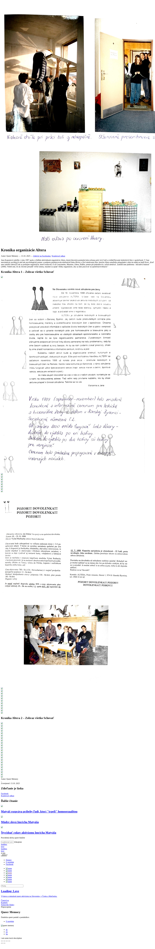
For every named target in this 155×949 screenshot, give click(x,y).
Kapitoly (4, 903)
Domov (9, 860)
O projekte (10, 862)
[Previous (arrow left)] (2, 943)
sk (7, 930)
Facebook (4, 794)
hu (7, 934)
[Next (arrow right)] (4, 943)
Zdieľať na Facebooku (42, 256)
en (7, 932)
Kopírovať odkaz (58, 256)
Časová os (5, 900)
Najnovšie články (7, 905)
